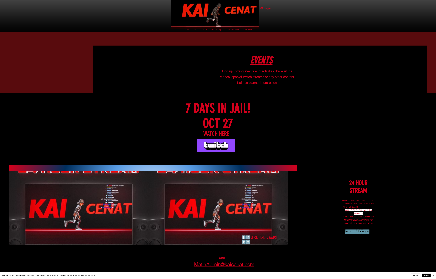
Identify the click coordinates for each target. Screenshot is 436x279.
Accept (426, 275)
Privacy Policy (90, 275)
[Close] (433, 275)
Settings (416, 275)
